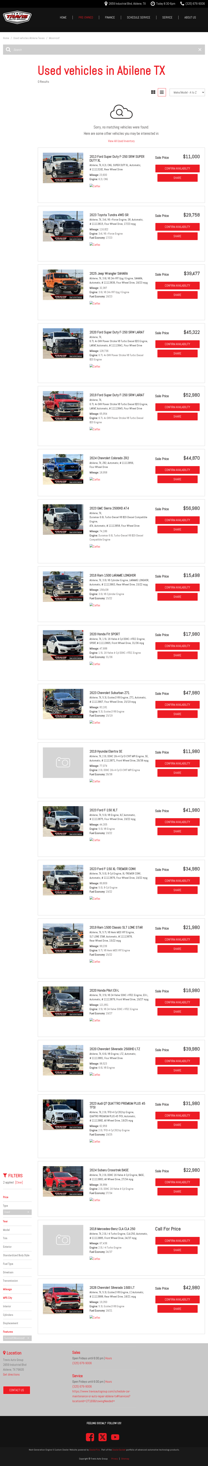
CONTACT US (16, 1390)
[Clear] (19, 1182)
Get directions (11, 1374)
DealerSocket (119, 1449)
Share (177, 178)
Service (167, 17)
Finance (110, 17)
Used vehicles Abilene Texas (29, 38)
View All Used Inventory (121, 141)
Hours (108, 1358)
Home (63, 17)
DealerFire (94, 1449)
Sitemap (125, 1458)
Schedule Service (138, 17)
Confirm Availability (177, 168)
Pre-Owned (86, 17)
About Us (190, 17)
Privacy (114, 1458)
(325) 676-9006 (82, 1363)
